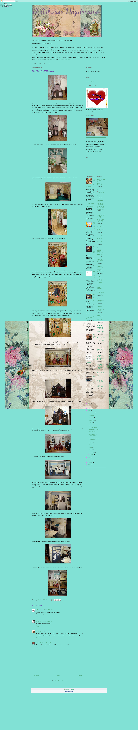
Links (49, 63)
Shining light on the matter (100, 230)
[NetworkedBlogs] (69, 689)
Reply (37, 616)
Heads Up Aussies (94, 297)
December (92, 413)
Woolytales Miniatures (100, 326)
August (91, 422)
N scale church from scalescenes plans (101, 373)
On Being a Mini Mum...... (100, 277)
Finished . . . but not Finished (94, 438)
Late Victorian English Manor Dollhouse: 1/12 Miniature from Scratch (101, 216)
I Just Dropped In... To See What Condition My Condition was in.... (100, 240)
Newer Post (36, 675)
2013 (89, 411)
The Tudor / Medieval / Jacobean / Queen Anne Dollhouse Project (100, 368)
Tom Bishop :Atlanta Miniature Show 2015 (100, 331)
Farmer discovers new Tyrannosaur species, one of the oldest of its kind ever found (100, 205)
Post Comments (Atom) (61, 680)
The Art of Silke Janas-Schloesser (100, 260)
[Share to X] (57, 600)
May (90, 445)
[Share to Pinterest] (60, 600)
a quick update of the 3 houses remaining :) (100, 292)
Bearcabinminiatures (101, 338)
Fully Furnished (93, 432)
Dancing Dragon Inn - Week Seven (90, 317)
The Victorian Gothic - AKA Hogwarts (100, 319)
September (92, 420)
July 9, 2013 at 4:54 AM (46, 621)
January (91, 454)
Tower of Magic (42, 63)
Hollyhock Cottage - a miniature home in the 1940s (100, 382)
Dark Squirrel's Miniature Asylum (99, 249)
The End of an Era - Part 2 (100, 300)
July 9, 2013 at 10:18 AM (44, 642)
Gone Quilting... (100, 386)
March (91, 449)
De (37, 642)
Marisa (38, 621)
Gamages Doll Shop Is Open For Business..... (101, 281)
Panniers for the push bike (100, 309)
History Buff (100, 200)
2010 (89, 462)
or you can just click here (65, 59)
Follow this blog (69, 691)
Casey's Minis (100, 236)
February (91, 452)
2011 (89, 460)
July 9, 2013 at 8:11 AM (49, 631)
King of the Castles (94, 429)
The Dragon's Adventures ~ (100, 253)
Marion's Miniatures (100, 307)
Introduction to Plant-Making (100, 358)
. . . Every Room (93, 427)
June (90, 442)
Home (35, 63)
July (90, 425)
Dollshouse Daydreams (65, 11)
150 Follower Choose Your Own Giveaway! (90, 205)
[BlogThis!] (56, 600)
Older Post (79, 675)
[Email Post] (51, 600)
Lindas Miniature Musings (99, 288)
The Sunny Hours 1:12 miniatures (100, 268)
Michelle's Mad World (100, 316)
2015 (89, 406)
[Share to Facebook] (59, 600)
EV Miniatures (101, 190)
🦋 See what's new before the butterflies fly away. (100, 193)
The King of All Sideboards (93, 434)
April (90, 447)
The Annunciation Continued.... (100, 183)
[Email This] (54, 600)
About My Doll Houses (101, 179)
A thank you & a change (100, 350)
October (91, 417)
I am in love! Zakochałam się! (100, 271)
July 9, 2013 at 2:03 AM (46, 610)
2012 (89, 457)
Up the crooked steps (100, 341)
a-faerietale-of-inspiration (100, 347)
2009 (89, 464)
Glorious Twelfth (99, 356)
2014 (89, 408)
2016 (89, 403)
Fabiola (38, 610)
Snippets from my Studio (100, 227)
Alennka (39, 600)
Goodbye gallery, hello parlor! (101, 221)
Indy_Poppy (39, 631)
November (92, 415)
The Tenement (100, 299)
